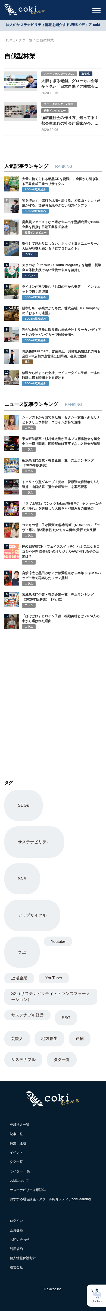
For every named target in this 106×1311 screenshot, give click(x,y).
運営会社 (16, 1267)
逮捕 (80, 1038)
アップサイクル (32, 915)
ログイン (16, 1221)
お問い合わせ (19, 1239)
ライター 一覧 (20, 1171)
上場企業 (19, 978)
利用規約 (16, 1249)
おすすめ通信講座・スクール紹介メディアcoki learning (50, 1199)
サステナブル (23, 1059)
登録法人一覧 (19, 1125)
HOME (9, 40)
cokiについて (19, 1181)
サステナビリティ (34, 841)
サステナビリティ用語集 (28, 1190)
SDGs (23, 805)
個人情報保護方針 (23, 1258)
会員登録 (16, 1230)
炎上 (22, 952)
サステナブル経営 (27, 1015)
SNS (22, 878)
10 (6, 372)
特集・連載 (18, 1143)
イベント (16, 1152)
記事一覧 (16, 1134)
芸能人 (17, 1038)
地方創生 (49, 1038)
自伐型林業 (45, 40)
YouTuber (53, 978)
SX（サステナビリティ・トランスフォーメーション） (50, 996)
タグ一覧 (25, 40)
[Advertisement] (53, 697)
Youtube (58, 941)
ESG (66, 1017)
